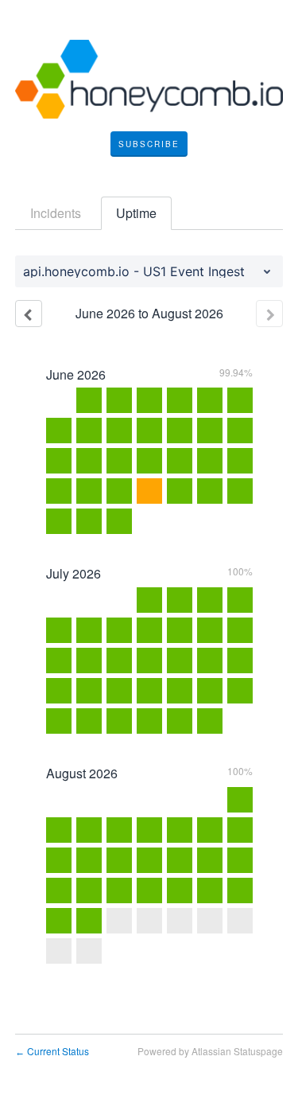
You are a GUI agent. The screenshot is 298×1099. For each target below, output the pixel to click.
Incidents (55, 213)
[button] (149, 144)
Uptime (136, 213)
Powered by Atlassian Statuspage (210, 1051)
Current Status (52, 1051)
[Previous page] (28, 313)
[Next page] (269, 313)
